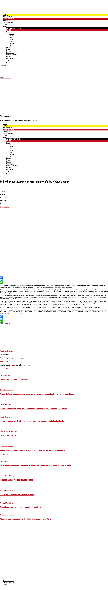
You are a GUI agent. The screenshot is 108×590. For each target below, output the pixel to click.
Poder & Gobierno (7, 20)
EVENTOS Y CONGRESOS (12, 55)
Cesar (10, 38)
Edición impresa (10, 53)
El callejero (5, 15)
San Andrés (12, 43)
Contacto (5, 579)
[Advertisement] (47, 533)
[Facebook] (54, 277)
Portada (5, 13)
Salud (7, 60)
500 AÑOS (8, 30)
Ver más (5, 26)
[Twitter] (54, 280)
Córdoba (11, 39)
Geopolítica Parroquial (8, 19)
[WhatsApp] (54, 282)
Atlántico (11, 34)
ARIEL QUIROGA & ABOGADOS (13, 28)
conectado (13, 365)
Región (8, 32)
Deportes (8, 47)
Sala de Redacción (4, 207)
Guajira (11, 41)
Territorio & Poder (7, 17)
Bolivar (11, 36)
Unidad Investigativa (8, 22)
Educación (8, 57)
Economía (8, 51)
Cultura (8, 49)
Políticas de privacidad (8, 583)
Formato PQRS (6, 585)
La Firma (5, 24)
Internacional (9, 58)
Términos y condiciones (8, 581)
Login (22, 358)
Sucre (10, 45)
